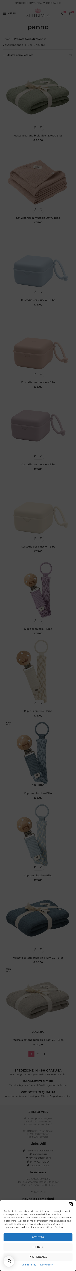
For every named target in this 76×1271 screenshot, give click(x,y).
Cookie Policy (29, 1264)
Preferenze (38, 1256)
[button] (70, 1204)
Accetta (38, 1237)
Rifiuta (38, 1247)
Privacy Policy (45, 1264)
